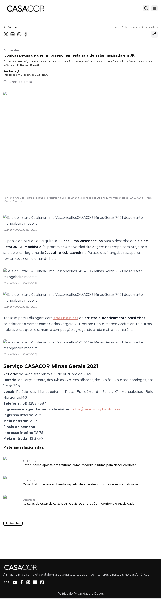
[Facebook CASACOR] (21, 582)
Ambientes (150, 27)
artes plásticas (65, 318)
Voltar (13, 27)
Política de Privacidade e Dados (80, 593)
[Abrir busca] (146, 8)
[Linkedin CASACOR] (35, 582)
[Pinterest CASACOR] (28, 582)
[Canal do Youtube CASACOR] (15, 582)
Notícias (131, 27)
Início (117, 27)
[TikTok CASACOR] (42, 582)
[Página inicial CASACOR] (25, 8)
